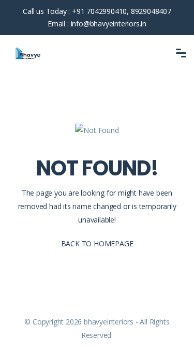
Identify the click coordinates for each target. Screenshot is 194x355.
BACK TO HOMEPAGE (97, 243)
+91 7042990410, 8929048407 (121, 11)
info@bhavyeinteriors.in (108, 23)
